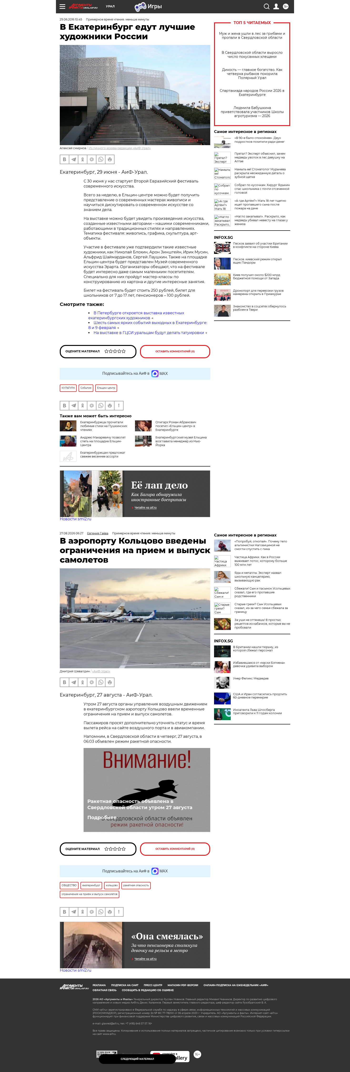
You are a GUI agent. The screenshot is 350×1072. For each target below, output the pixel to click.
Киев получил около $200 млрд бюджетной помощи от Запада (256, 276)
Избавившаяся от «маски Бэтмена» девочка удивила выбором (259, 664)
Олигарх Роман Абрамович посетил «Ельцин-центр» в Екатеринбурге (175, 426)
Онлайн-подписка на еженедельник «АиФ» (236, 985)
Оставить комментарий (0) (175, 351)
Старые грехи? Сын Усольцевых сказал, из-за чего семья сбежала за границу (261, 608)
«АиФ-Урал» (101, 671)
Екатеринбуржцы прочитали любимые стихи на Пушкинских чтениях (103, 426)
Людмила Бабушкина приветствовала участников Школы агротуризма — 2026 (252, 112)
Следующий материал (137, 1059)
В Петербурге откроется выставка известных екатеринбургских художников (136, 315)
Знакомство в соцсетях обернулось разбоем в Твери (259, 308)
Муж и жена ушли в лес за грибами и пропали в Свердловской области (252, 36)
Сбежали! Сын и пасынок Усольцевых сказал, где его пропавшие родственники (262, 592)
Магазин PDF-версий (183, 985)
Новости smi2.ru (75, 519)
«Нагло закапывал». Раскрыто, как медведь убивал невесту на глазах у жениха (261, 220)
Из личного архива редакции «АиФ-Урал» (120, 148)
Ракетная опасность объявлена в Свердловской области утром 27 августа (139, 804)
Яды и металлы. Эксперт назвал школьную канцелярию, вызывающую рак (258, 576)
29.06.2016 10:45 (71, 19)
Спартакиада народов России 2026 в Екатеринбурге (252, 93)
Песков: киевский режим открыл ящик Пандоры (257, 261)
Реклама (99, 985)
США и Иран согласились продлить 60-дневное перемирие (260, 696)
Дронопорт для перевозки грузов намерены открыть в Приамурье (258, 292)
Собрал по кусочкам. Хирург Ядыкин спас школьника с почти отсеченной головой (262, 188)
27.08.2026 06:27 (71, 533)
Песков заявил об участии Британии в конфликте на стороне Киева (260, 245)
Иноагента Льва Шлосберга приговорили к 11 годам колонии (257, 711)
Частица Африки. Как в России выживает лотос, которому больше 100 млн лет (261, 560)
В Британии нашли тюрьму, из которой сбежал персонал (255, 648)
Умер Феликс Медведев (251, 678)
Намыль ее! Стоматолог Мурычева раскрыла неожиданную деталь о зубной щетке (260, 173)
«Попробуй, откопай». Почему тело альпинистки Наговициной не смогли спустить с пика (261, 545)
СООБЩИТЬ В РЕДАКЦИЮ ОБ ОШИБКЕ (148, 990)
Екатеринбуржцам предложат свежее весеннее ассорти (102, 454)
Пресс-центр (153, 985)
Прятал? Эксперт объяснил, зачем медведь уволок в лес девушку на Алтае (260, 157)
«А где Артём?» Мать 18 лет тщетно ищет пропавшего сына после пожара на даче (260, 204)
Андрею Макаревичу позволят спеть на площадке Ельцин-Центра (103, 441)
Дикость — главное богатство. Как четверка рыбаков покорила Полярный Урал (252, 74)
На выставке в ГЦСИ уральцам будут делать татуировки (149, 332)
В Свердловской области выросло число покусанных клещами (252, 55)
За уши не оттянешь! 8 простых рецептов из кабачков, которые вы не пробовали (262, 623)
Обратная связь (104, 990)
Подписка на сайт (124, 985)
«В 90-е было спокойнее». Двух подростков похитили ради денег (260, 139)
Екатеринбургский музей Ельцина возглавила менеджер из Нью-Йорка (181, 441)
